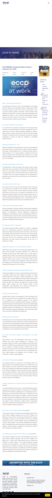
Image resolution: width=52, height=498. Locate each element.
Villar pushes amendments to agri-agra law (12, 125)
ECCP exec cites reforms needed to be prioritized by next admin (19, 335)
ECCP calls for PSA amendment (10, 360)
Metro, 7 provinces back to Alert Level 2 (11, 103)
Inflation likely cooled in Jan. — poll (10, 144)
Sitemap (26, 474)
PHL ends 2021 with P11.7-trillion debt (11, 225)
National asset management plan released (12, 205)
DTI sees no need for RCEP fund (10, 293)
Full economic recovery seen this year (11, 184)
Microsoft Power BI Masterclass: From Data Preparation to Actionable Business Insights (45, 114)
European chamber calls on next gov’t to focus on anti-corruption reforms (19, 383)
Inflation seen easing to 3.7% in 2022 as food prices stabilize (16, 246)
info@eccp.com (30, 485)
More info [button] (4, 495)
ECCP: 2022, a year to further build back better (13, 410)
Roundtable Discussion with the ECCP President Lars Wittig (16, 434)
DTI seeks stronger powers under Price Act (12, 164)
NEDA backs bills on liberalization (10, 317)
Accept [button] (47, 495)
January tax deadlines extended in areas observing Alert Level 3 (17, 270)
